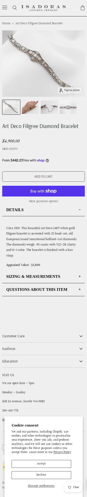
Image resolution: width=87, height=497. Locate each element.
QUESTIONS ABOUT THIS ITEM (36, 289)
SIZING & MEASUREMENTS (33, 276)
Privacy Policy (62, 452)
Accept (41, 463)
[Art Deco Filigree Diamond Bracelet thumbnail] (11, 107)
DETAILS (15, 210)
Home (6, 23)
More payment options (43, 201)
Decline (41, 475)
